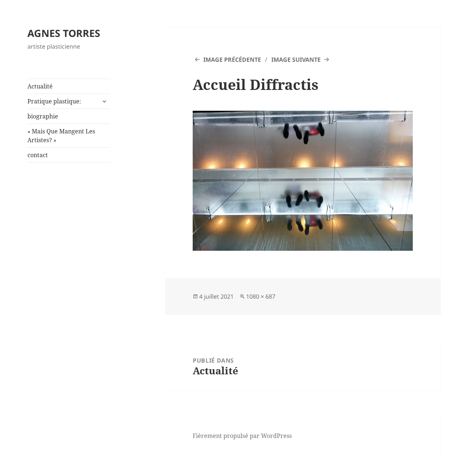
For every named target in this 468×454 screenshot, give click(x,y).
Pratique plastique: (54, 101)
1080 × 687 (260, 296)
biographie (42, 116)
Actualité (40, 86)
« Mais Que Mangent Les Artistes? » (61, 135)
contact (37, 155)
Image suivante (296, 60)
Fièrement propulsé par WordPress (242, 436)
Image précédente (232, 60)
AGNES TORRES (63, 33)
